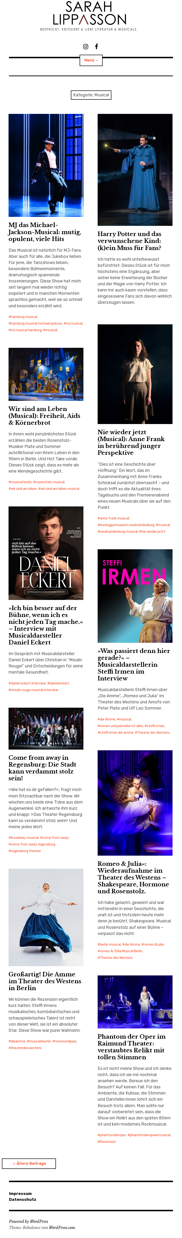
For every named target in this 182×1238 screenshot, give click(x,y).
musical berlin (21, 482)
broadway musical (25, 838)
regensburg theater (26, 851)
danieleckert (59, 683)
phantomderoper (113, 1135)
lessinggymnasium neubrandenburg (127, 525)
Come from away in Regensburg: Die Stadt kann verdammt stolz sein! (42, 768)
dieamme (18, 1041)
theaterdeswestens (26, 1048)
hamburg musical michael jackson (36, 324)
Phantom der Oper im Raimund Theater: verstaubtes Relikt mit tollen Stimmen (132, 1047)
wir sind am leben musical (60, 489)
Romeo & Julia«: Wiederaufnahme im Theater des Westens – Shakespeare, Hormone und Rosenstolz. (133, 877)
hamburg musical (24, 317)
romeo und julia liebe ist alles (121, 726)
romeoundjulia (65, 1041)
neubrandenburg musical (119, 532)
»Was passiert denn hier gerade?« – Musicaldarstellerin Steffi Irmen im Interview (134, 665)
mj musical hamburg (26, 330)
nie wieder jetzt (153, 532)
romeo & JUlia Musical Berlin (121, 951)
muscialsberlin (40, 1041)
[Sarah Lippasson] (91, 16)
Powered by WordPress (28, 1221)
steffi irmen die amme (116, 733)
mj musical (74, 324)
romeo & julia (154, 945)
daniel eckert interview (28, 683)
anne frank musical (114, 518)
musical (51, 330)
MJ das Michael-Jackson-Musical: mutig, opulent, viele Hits (45, 232)
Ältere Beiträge (31, 1163)
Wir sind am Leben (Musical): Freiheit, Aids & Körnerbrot (44, 416)
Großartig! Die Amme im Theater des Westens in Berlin (45, 981)
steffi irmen (155, 726)
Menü (89, 60)
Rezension (108, 1142)
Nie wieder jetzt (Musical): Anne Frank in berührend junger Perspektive (131, 442)
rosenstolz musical (50, 482)
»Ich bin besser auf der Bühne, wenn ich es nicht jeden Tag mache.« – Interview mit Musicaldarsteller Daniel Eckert (46, 625)
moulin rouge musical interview (34, 690)
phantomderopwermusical (150, 1135)
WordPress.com (62, 1227)
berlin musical (110, 945)
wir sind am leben (24, 489)
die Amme (107, 719)
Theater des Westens (153, 733)
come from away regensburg (33, 844)
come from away (55, 838)
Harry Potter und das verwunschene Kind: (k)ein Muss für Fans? (129, 241)
